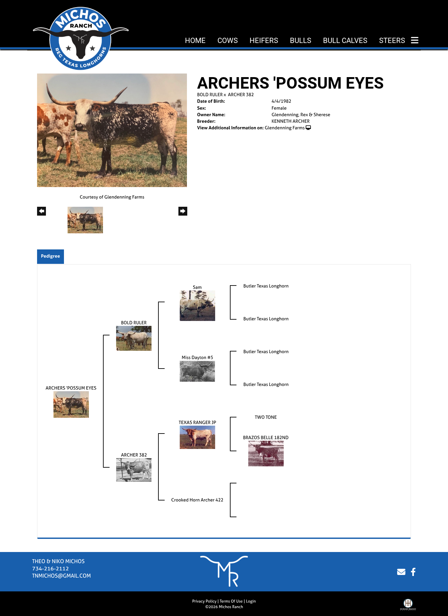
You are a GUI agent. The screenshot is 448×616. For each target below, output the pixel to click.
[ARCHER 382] (134, 469)
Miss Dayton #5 (197, 357)
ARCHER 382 (241, 94)
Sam (197, 287)
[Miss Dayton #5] (197, 371)
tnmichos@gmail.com (61, 575)
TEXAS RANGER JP (197, 422)
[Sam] (197, 305)
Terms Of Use (231, 601)
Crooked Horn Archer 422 (197, 500)
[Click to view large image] (112, 130)
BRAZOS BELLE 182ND (266, 437)
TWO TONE (266, 417)
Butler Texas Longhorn (266, 286)
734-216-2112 (50, 568)
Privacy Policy (204, 601)
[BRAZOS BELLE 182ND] (266, 453)
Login (251, 601)
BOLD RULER (210, 94)
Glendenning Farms (285, 127)
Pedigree (50, 256)
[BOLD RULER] (134, 338)
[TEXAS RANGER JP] (197, 437)
